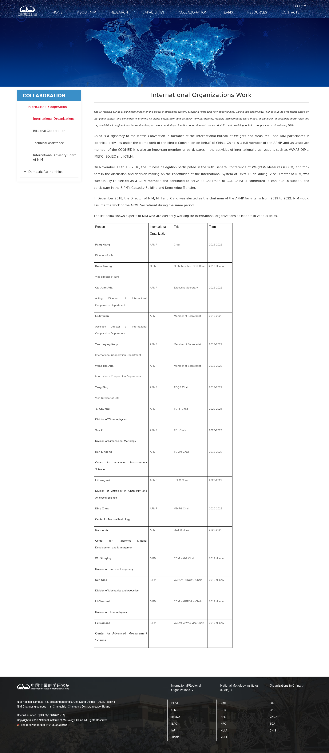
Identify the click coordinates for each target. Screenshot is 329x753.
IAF (173, 730)
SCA (272, 723)
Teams (227, 12)
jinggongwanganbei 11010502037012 (44, 725)
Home (57, 12)
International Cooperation (47, 107)
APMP (175, 737)
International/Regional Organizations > (186, 687)
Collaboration (193, 12)
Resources (257, 12)
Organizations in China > (287, 685)
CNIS (273, 730)
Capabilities (153, 12)
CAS (272, 703)
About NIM (86, 12)
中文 (303, 6)
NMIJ (223, 737)
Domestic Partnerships (45, 172)
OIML (174, 710)
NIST (223, 703)
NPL (223, 717)
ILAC (174, 723)
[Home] (28, 11)
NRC (223, 723)
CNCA (273, 717)
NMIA (223, 730)
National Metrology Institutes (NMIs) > (239, 687)
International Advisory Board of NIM (55, 157)
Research (119, 12)
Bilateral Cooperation (49, 131)
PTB (223, 710)
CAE (272, 710)
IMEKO (175, 717)
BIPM (174, 703)
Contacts (290, 12)
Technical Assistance (48, 143)
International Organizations (53, 118)
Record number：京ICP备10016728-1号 (41, 715)
